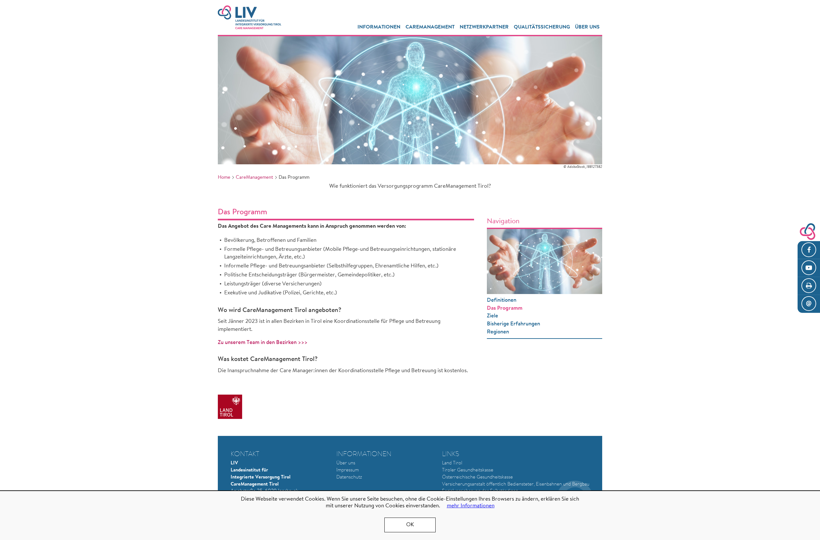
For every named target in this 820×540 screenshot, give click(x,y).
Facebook (809, 250)
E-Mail (809, 304)
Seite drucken (809, 286)
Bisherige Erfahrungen (513, 324)
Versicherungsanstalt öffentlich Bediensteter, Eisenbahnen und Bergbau (515, 484)
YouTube (809, 268)
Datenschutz (349, 477)
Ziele (492, 316)
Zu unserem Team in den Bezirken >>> (263, 342)
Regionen (498, 332)
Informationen (378, 27)
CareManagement (430, 27)
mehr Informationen (471, 506)
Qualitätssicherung (542, 27)
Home (224, 177)
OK (410, 525)
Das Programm (504, 308)
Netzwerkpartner (484, 27)
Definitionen (501, 300)
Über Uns (587, 27)
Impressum (347, 470)
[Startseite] (249, 17)
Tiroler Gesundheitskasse (467, 470)
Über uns (345, 463)
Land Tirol (452, 463)
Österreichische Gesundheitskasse (477, 477)
